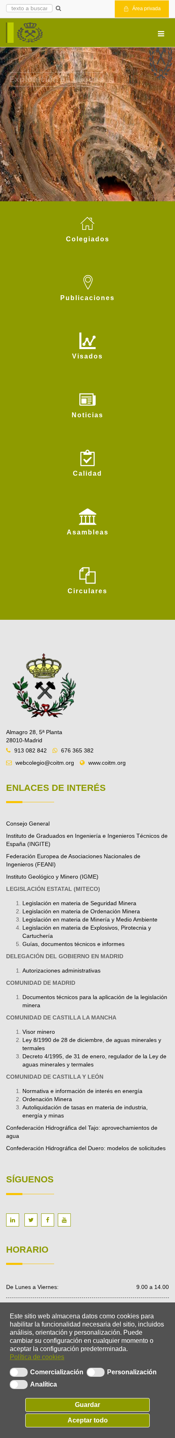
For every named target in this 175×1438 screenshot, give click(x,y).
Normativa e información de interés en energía (82, 1091)
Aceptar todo (88, 1420)
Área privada (146, 8)
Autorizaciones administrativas (61, 970)
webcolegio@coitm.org (44, 762)
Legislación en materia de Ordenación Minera (81, 911)
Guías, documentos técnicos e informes (73, 944)
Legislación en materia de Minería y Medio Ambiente (90, 919)
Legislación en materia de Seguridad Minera (79, 903)
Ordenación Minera (47, 1099)
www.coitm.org (107, 762)
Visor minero (38, 1031)
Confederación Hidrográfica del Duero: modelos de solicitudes (86, 1148)
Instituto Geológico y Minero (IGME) (52, 876)
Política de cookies (37, 1356)
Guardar (87, 1404)
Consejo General (28, 823)
